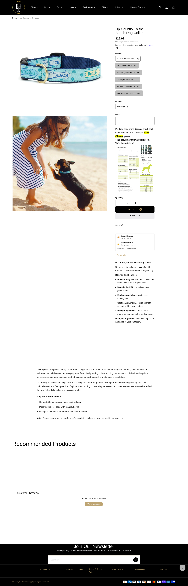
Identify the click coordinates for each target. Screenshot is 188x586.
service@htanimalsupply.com (135, 140)
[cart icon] (173, 7)
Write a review (93, 504)
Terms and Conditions (74, 569)
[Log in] (166, 7)
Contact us (120, 248)
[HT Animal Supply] (18, 7)
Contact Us (162, 569)
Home (14, 18)
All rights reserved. (41, 582)
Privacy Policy (117, 569)
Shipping (118, 42)
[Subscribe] (135, 559)
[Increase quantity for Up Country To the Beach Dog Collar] (135, 203)
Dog (46, 7)
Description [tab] (122, 255)
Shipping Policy (141, 569)
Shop (33, 7)
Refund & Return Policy (95, 570)
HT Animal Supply (26, 582)
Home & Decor (136, 7)
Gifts (104, 7)
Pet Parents (88, 7)
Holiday (117, 7)
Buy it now (135, 216)
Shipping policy (131, 248)
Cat (58, 7)
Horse (71, 7)
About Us (46, 569)
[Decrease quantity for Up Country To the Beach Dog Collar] (118, 203)
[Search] (160, 7)
